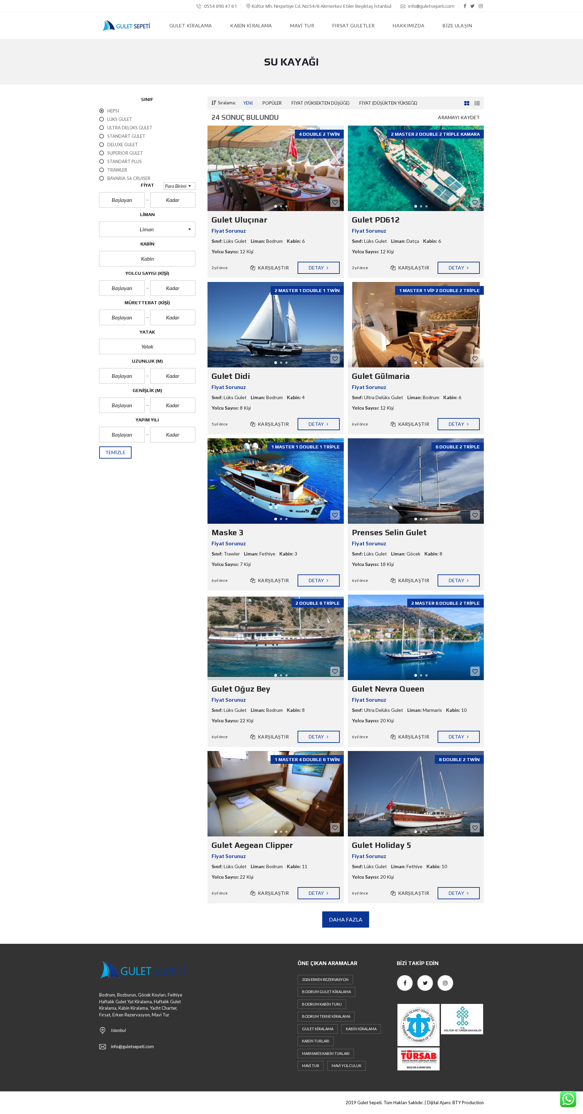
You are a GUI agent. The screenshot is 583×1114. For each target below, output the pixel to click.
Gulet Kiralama (317, 1029)
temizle (115, 452)
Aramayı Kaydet (459, 117)
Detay (317, 267)
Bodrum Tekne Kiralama (326, 1016)
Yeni (248, 103)
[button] (179, 186)
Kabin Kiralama (361, 1029)
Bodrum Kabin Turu (322, 1004)
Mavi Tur (310, 1065)
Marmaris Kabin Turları (326, 1053)
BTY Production (468, 1102)
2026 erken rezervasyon (325, 979)
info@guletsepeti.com (430, 6)
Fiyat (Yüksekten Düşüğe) (321, 103)
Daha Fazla (345, 919)
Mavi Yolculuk (346, 1065)
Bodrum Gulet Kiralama (326, 991)
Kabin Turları (315, 1041)
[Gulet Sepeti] (126, 25)
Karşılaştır (273, 267)
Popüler (272, 103)
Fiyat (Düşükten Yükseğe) (388, 103)
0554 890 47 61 (220, 6)
